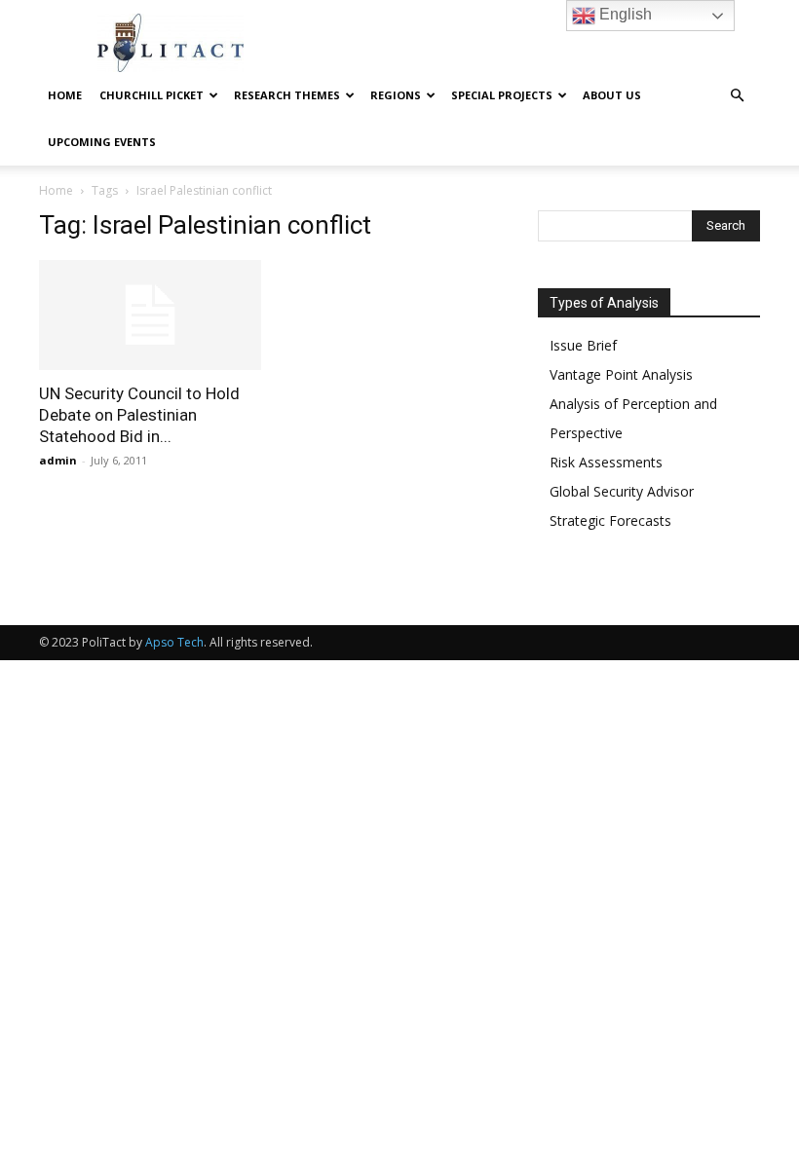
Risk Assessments (606, 462)
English (623, 14)
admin (58, 460)
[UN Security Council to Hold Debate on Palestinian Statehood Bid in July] (150, 315)
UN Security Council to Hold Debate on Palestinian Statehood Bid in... (139, 415)
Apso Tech (174, 642)
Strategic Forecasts (610, 520)
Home (65, 95)
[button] (736, 96)
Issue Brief (583, 345)
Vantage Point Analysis (621, 374)
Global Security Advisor (622, 491)
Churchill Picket (151, 95)
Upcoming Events (102, 141)
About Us (612, 95)
